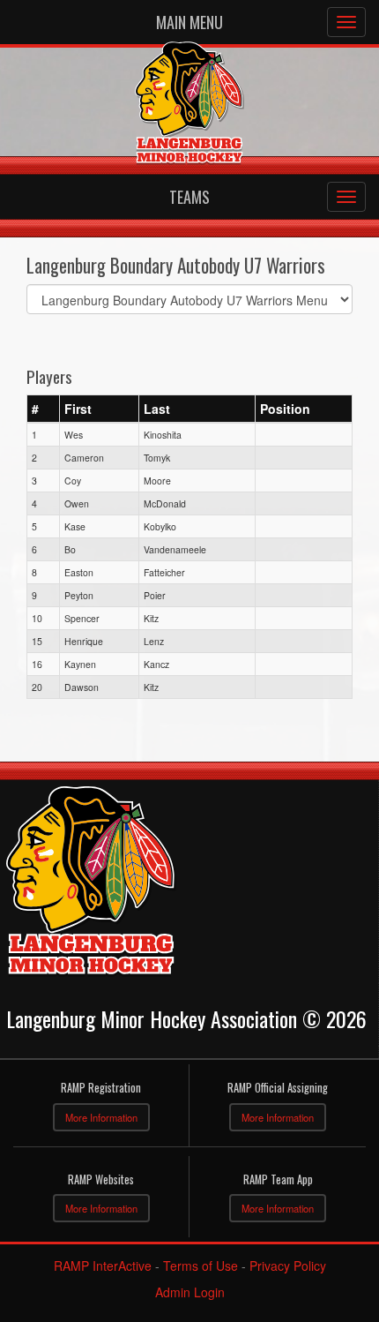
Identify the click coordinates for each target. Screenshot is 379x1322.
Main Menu (189, 22)
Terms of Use (200, 1265)
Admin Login (190, 1292)
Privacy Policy (287, 1265)
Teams (189, 196)
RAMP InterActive (103, 1265)
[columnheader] (43, 408)
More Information (101, 1117)
